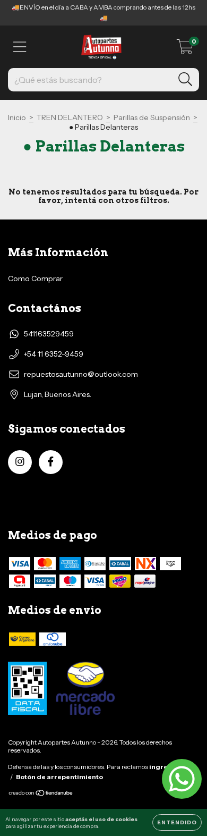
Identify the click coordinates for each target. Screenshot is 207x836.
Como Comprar (35, 278)
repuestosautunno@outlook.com (81, 374)
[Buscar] (185, 79)
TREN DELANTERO (70, 117)
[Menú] (20, 47)
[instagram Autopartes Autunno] (20, 462)
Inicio (17, 117)
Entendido (177, 822)
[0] (185, 49)
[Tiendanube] (41, 794)
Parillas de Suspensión (152, 117)
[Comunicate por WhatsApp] (182, 779)
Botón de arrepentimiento (59, 777)
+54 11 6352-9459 (53, 354)
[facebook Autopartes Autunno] (51, 462)
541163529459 (49, 334)
